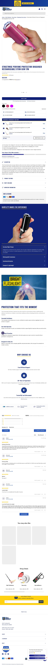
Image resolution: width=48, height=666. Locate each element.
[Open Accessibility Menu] (2, 333)
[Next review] (26, 92)
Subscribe (41, 601)
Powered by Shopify (19, 664)
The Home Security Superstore (10, 664)
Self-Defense (8, 17)
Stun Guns (14, 17)
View (44, 124)
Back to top (24, 611)
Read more (39, 89)
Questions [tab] (11, 427)
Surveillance (38, 585)
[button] (24, 75)
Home (3, 17)
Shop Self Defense (27, 3)
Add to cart (24, 98)
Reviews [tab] (5, 427)
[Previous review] (21, 92)
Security (24, 585)
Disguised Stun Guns (21, 17)
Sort (35, 435)
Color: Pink (4, 104)
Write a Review (41, 431)
